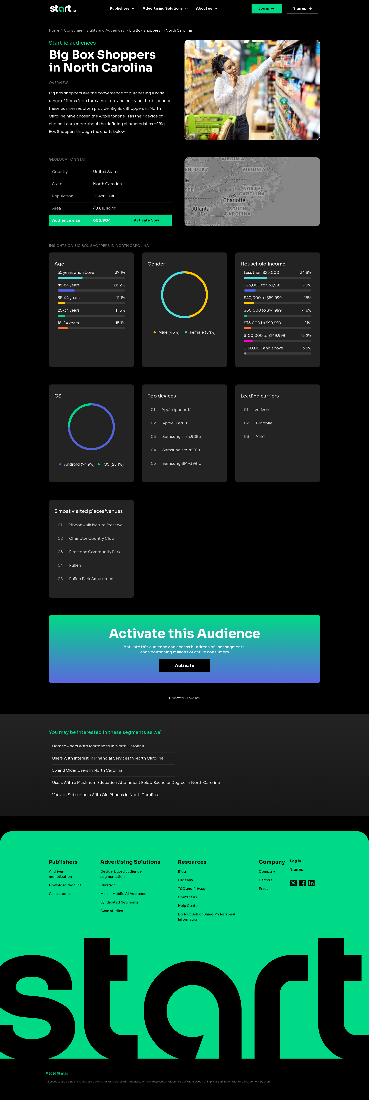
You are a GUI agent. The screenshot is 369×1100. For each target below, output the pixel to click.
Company (267, 871)
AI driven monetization (60, 874)
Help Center (188, 905)
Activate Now (146, 220)
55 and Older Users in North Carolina (87, 770)
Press (263, 888)
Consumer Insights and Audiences (94, 30)
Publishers (119, 8)
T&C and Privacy (192, 888)
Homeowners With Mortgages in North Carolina (98, 746)
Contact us (187, 897)
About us (204, 8)
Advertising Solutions (163, 8)
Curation (108, 885)
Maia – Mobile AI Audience (123, 894)
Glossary (185, 880)
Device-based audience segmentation (121, 874)
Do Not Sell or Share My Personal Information (206, 917)
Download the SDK (65, 885)
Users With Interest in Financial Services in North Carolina (108, 758)
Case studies (60, 894)
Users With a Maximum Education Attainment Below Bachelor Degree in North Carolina (136, 782)
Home (54, 30)
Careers (265, 880)
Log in (264, 8)
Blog (182, 871)
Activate (184, 665)
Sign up (299, 8)
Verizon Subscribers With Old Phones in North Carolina (105, 794)
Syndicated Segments (119, 902)
